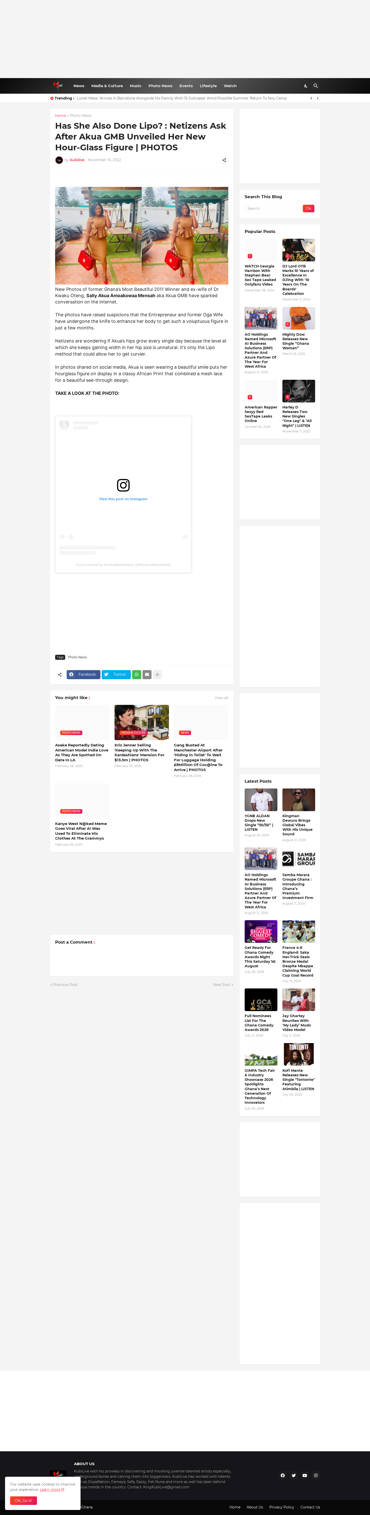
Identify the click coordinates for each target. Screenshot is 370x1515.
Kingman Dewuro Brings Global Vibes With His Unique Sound (297, 825)
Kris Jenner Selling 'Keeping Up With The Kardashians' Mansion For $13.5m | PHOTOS (139, 752)
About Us (255, 1507)
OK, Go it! (23, 1500)
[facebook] (282, 1475)
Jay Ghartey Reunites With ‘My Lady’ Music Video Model (296, 1023)
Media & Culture (107, 85)
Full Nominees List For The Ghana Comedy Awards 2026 (259, 1023)
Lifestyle (208, 85)
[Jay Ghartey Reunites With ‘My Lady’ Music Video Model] (298, 999)
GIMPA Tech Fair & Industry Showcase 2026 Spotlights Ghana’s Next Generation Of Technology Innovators (260, 1086)
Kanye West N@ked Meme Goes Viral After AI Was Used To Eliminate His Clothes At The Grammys (81, 831)
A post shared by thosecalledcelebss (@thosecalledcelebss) (123, 565)
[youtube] (305, 1475)
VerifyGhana (82, 1507)
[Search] (316, 86)
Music (135, 85)
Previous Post (65, 984)
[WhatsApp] (136, 674)
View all (221, 698)
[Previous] (311, 98)
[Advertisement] (185, 39)
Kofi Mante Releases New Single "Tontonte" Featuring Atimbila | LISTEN (298, 1079)
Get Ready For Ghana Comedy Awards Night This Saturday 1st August (260, 956)
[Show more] (157, 674)
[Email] (147, 674)
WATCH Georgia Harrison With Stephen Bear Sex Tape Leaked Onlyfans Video (260, 275)
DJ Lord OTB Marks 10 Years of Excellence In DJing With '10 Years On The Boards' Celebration (298, 280)
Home (60, 116)
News (78, 85)
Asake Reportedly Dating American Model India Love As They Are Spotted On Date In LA (81, 752)
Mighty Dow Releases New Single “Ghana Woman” (295, 341)
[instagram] (316, 1475)
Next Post (221, 984)
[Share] (224, 160)
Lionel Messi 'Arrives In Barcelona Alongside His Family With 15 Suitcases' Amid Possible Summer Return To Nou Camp (182, 98)
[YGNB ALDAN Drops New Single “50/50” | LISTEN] (261, 799)
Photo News (160, 85)
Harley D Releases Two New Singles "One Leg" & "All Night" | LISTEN (297, 416)
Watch (230, 85)
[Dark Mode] (306, 86)
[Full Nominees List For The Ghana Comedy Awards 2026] (261, 999)
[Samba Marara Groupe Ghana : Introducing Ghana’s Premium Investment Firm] (298, 858)
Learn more (50, 1489)
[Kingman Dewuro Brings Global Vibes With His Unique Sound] (298, 799)
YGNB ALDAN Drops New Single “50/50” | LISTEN (259, 823)
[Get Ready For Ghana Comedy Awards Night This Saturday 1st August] (261, 931)
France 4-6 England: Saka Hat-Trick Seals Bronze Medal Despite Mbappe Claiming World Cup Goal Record (297, 961)
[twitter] (293, 1475)
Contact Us (310, 1507)
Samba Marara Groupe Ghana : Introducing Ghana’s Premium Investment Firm (297, 886)
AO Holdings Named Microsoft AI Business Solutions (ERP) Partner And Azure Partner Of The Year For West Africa (260, 350)
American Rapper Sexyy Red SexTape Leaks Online (261, 414)
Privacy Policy (281, 1507)
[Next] (317, 98)
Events (186, 85)
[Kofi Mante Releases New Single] (298, 1054)
